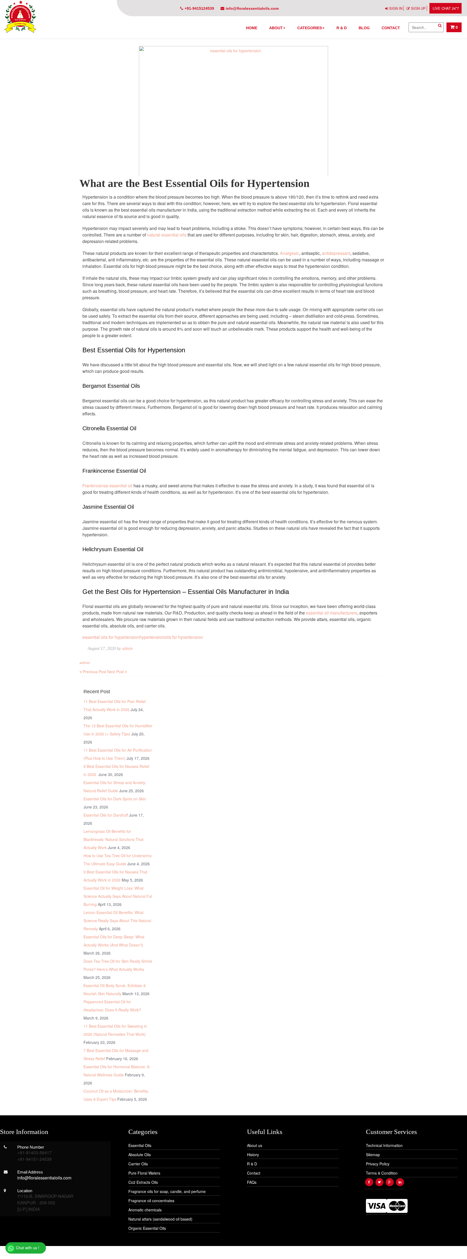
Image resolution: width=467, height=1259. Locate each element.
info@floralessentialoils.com (252, 8)
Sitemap (373, 1154)
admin (127, 648)
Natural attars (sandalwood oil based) (160, 1219)
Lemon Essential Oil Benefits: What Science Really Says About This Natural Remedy (117, 920)
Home (251, 28)
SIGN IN (395, 8)
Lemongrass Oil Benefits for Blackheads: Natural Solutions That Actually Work (114, 839)
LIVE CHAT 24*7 (446, 8)
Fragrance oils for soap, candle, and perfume (167, 1191)
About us (254, 1145)
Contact (391, 28)
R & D (341, 28)
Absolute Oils (139, 1154)
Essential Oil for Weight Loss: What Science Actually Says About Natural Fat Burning (118, 896)
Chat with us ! (27, 1247)
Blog (364, 28)
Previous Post (94, 671)
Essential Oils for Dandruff (106, 815)
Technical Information (384, 1145)
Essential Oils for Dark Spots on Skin (115, 798)
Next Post (116, 671)
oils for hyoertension (183, 637)
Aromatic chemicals (145, 1209)
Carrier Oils (138, 1163)
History (253, 1154)
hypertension (151, 637)
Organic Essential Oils (147, 1228)
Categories (309, 28)
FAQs (251, 1182)
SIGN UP (418, 8)
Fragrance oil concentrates (151, 1200)
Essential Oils (139, 1145)
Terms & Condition (382, 1173)
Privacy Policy (377, 1163)
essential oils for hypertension (110, 637)
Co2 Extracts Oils (143, 1182)
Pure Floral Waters (144, 1173)
